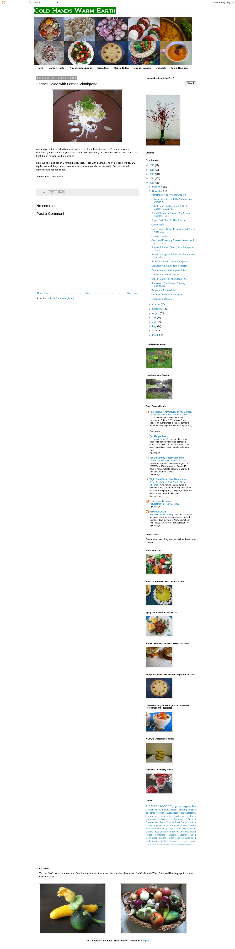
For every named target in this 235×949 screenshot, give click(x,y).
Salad (165, 809)
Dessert (150, 809)
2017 (152, 165)
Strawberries (152, 816)
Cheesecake (152, 822)
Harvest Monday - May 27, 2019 (164, 504)
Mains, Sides (121, 68)
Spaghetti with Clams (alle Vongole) (169, 265)
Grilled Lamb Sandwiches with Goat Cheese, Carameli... (169, 207)
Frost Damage (161, 832)
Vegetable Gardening (172, 816)
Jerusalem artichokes (179, 832)
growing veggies (187, 809)
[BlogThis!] (53, 192)
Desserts (161, 68)
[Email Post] (44, 192)
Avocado (165, 819)
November (157, 191)
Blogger (145, 940)
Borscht (187, 841)
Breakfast (103, 68)
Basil (177, 822)
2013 (152, 183)
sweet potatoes (161, 841)
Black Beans (189, 828)
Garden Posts (57, 68)
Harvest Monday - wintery (161, 514)
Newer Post (43, 293)
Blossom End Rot (176, 841)
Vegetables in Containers (181, 844)
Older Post (132, 293)
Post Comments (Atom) (62, 298)
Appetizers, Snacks (81, 68)
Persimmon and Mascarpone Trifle (168, 270)
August (156, 313)
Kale (182, 813)
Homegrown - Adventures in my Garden (170, 412)
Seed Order (175, 828)
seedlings (150, 813)
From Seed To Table (160, 501)
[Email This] (50, 192)
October (156, 304)
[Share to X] (56, 192)
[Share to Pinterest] (63, 192)
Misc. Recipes (179, 68)
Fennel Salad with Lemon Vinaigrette (169, 261)
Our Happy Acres (158, 436)
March (155, 335)
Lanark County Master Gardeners (166, 457)
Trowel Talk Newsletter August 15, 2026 (168, 460)
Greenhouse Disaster (161, 299)
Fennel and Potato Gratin (163, 290)
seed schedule (182, 838)
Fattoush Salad (159, 236)
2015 (152, 174)
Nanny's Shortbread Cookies (165, 274)
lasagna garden (166, 838)
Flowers (192, 825)
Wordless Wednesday (167, 813)
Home (40, 68)
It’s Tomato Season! (158, 439)
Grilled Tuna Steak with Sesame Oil (169, 279)
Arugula (175, 825)
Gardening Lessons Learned (171, 835)
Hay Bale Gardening (156, 828)
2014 (152, 178)
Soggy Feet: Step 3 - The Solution (168, 220)
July (154, 317)
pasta (158, 809)
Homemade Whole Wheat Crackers (168, 195)
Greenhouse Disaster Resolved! (167, 294)
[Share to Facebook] (59, 192)
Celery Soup (157, 224)
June (155, 322)
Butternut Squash (185, 819)
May (154, 326)
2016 (152, 170)
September (158, 309)
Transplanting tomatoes (161, 844)
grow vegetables (185, 806)
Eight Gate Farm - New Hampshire (167, 479)
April (154, 330)
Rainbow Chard (157, 511)
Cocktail (185, 822)
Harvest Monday (159, 806)
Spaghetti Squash (161, 825)
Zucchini (173, 809)
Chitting (149, 832)
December (157, 186)
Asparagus (190, 813)
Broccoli (184, 825)
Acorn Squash (167, 822)
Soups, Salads (142, 68)
